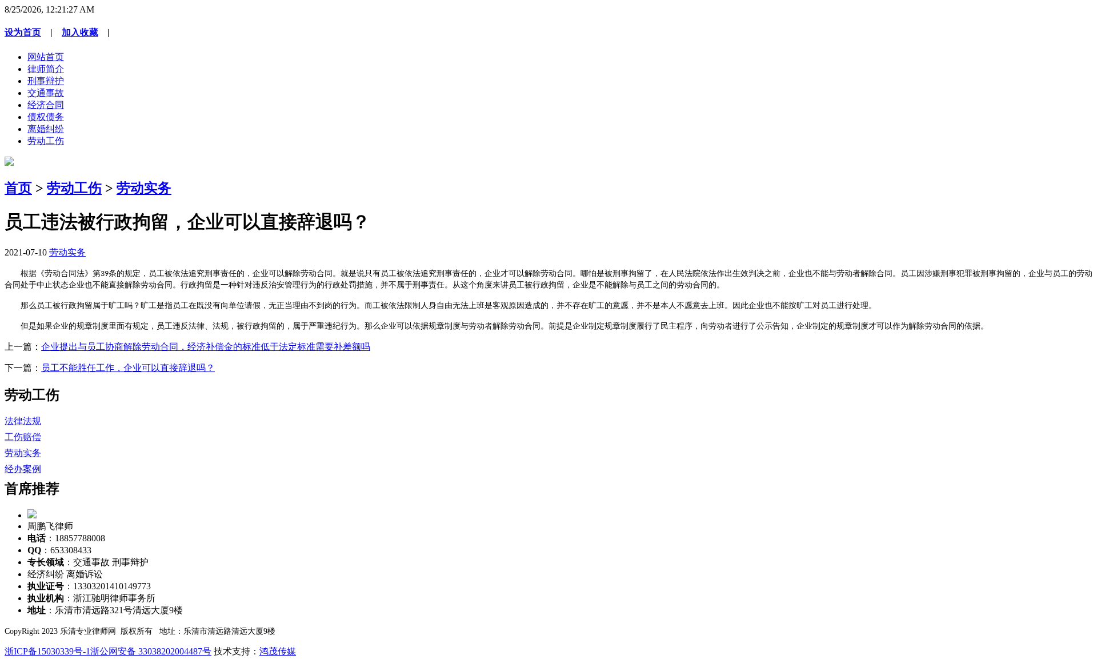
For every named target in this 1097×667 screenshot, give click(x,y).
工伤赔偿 (23, 437)
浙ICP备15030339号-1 (47, 651)
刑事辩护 (45, 81)
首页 (18, 188)
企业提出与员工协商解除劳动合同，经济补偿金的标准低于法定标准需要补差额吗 (205, 347)
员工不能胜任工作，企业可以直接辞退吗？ (128, 368)
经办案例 (23, 469)
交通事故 (45, 93)
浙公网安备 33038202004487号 (150, 651)
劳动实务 (144, 188)
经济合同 (45, 105)
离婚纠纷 (45, 129)
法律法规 (23, 421)
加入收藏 (80, 32)
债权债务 (45, 117)
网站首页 (45, 57)
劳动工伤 (45, 141)
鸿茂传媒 (277, 651)
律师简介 (45, 69)
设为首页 (23, 32)
